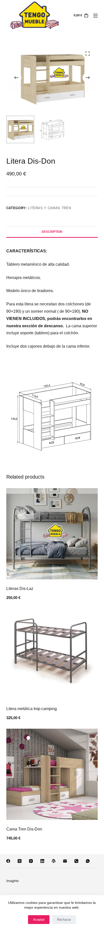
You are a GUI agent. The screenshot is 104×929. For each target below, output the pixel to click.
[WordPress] (54, 861)
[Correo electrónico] (65, 861)
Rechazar (64, 919)
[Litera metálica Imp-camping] (52, 654)
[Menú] (95, 15)
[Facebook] (8, 861)
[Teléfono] (76, 861)
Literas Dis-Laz (19, 588)
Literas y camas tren (49, 208)
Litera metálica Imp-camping (31, 709)
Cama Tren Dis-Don (24, 829)
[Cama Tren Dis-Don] (52, 774)
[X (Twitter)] (19, 861)
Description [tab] (52, 232)
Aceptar (38, 919)
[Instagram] (31, 861)
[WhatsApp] (88, 861)
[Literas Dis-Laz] (52, 533)
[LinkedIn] (42, 861)
